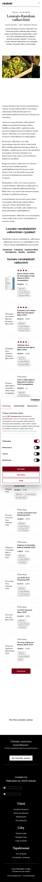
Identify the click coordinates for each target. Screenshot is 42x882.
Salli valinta (21, 475)
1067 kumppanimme (14, 416)
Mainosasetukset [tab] (33, 406)
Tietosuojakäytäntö (14, 876)
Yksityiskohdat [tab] (19, 406)
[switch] (37, 447)
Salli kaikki (21, 469)
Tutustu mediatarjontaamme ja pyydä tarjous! (21, 748)
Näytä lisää (21, 671)
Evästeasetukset (29, 876)
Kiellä (21, 480)
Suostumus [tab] (6, 406)
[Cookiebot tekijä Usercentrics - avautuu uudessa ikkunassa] (31, 400)
